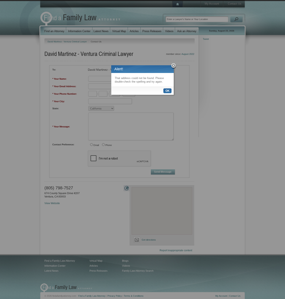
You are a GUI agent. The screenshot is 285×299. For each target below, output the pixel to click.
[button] (167, 90)
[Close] (173, 66)
